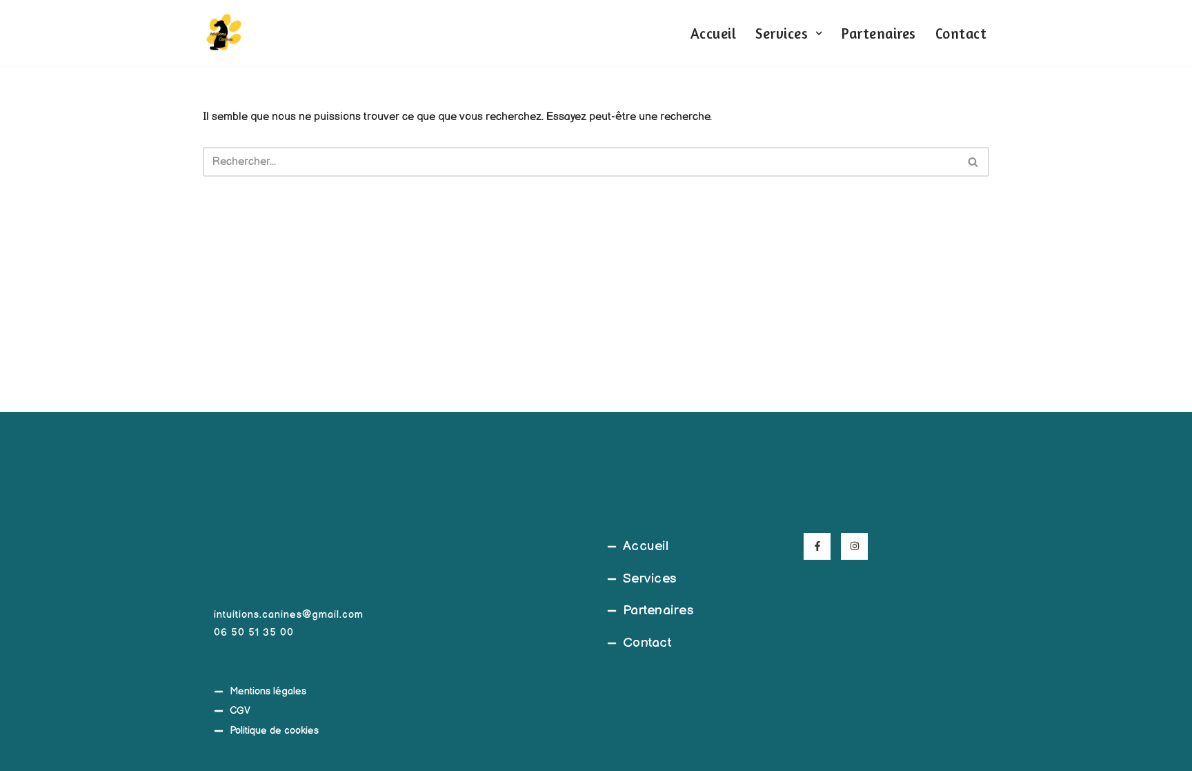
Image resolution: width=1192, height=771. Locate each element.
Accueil (714, 33)
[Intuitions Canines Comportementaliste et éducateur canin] (223, 33)
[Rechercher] (973, 162)
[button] (818, 33)
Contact (961, 33)
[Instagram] (854, 546)
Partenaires (879, 33)
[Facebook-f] (817, 546)
